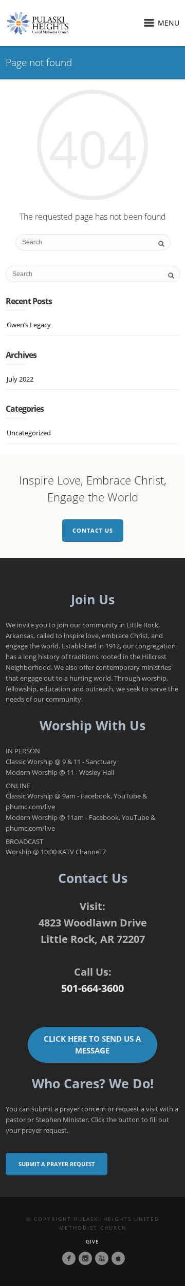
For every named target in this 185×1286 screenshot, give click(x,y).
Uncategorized (29, 432)
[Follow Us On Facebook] (69, 1258)
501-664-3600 (92, 988)
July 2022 (20, 379)
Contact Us (92, 530)
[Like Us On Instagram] (85, 1258)
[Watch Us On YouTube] (102, 1258)
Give (92, 1241)
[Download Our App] (118, 1258)
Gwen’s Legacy (29, 324)
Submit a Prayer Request (56, 1164)
